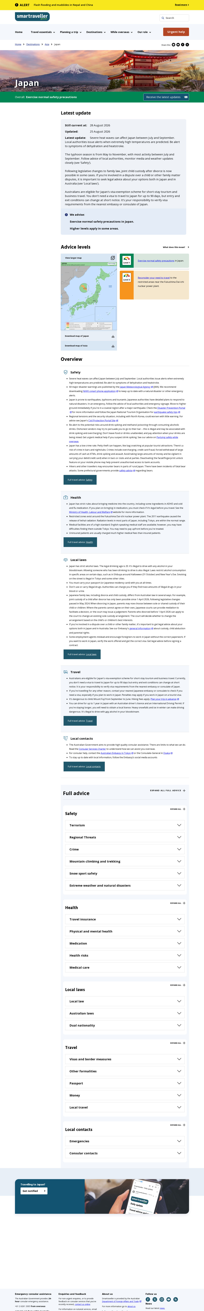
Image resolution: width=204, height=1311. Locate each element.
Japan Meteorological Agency (135, 386)
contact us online (82, 1304)
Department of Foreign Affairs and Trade (120, 1301)
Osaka (166, 753)
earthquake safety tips (165, 412)
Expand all (175, 809)
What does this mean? (174, 247)
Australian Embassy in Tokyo (116, 753)
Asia (47, 44)
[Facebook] (148, 1299)
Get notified (30, 1191)
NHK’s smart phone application (99, 391)
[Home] (32, 17)
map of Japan (82, 336)
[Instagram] (161, 1299)
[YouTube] (168, 1299)
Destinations (33, 44)
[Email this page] (178, 45)
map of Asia (81, 345)
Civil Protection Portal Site (101, 420)
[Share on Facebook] (182, 45)
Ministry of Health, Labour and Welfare (89, 512)
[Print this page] (173, 45)
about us (131, 1306)
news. (162, 1308)
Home (18, 32)
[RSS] (175, 1299)
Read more (181, 4)
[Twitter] (155, 1299)
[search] (163, 18)
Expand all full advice (165, 790)
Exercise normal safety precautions (156, 260)
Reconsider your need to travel (154, 277)
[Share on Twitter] (187, 45)
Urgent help (176, 32)
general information (140, 628)
